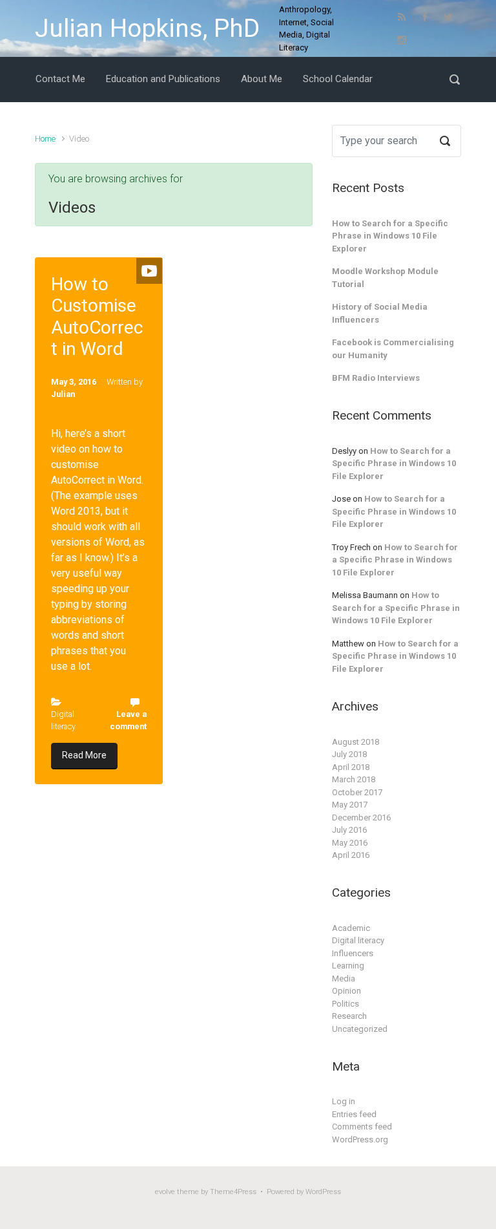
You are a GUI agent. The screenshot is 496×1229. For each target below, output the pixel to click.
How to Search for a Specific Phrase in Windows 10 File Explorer (390, 236)
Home (45, 139)
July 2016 (349, 830)
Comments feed (362, 1126)
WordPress (323, 1192)
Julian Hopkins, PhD (147, 28)
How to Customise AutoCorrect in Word (97, 316)
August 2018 (355, 742)
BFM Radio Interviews (376, 378)
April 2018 (350, 767)
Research (349, 1016)
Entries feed (354, 1114)
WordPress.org (360, 1139)
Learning (348, 965)
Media (343, 978)
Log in (343, 1101)
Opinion (346, 991)
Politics (345, 1004)
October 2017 (357, 792)
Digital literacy (358, 940)
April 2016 (350, 855)
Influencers (352, 953)
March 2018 (353, 779)
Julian (63, 394)
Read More (84, 755)
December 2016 (361, 817)
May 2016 (349, 843)
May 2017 (349, 804)
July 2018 (349, 754)
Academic (351, 928)
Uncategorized (360, 1029)
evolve (165, 1192)
